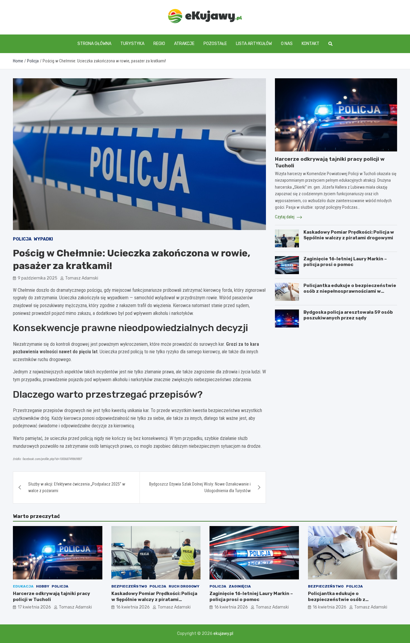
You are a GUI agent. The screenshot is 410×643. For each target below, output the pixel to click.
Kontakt (310, 43)
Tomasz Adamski (81, 278)
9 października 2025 (37, 278)
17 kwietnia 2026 (34, 607)
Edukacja (23, 586)
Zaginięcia (240, 586)
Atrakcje (184, 43)
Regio (159, 43)
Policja (22, 239)
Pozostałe (215, 43)
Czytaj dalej (285, 216)
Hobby (42, 586)
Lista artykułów (254, 43)
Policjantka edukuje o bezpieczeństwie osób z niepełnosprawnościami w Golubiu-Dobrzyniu (349, 291)
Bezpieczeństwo (129, 586)
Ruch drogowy (184, 586)
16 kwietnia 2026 (133, 607)
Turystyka (132, 43)
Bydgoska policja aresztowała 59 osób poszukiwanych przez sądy (348, 315)
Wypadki (43, 239)
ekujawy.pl (223, 633)
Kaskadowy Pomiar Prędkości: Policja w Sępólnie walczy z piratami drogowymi (348, 235)
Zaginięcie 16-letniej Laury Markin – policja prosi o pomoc (345, 262)
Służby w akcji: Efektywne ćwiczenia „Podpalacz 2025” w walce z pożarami (76, 487)
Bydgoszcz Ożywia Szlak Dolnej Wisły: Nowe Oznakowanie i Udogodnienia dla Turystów (200, 487)
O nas (287, 43)
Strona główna (94, 43)
